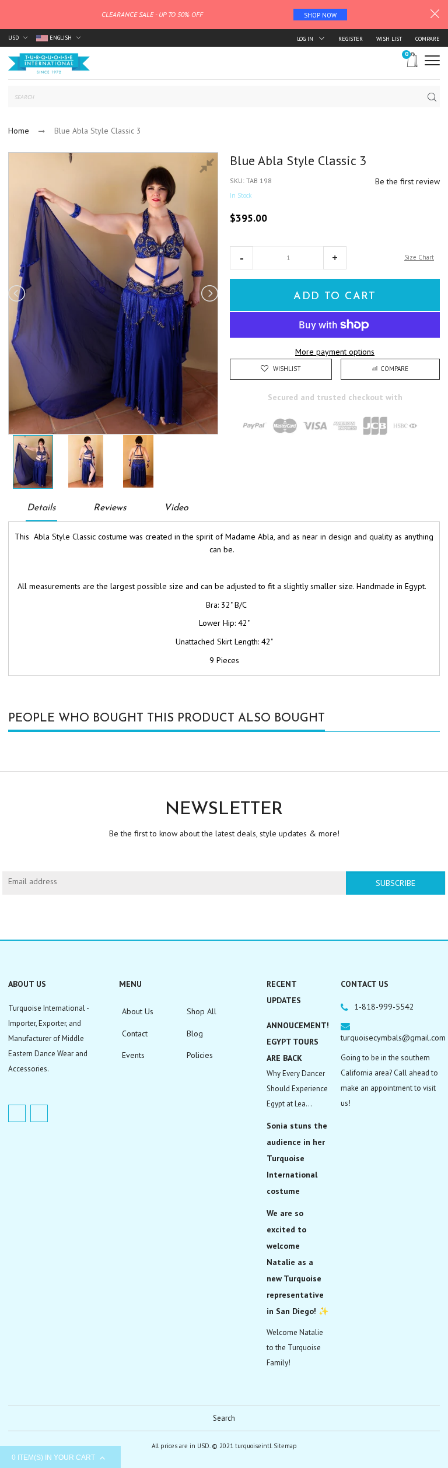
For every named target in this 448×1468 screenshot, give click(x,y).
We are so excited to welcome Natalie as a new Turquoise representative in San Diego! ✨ (297, 1262)
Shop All (201, 1011)
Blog (195, 1033)
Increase (334, 257)
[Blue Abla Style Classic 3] (33, 462)
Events (133, 1055)
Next (209, 293)
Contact (135, 1033)
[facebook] (17, 1113)
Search (224, 1418)
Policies (200, 1055)
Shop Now (320, 15)
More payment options (334, 351)
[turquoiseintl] (49, 62)
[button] (241, 257)
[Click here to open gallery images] (209, 167)
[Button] (432, 60)
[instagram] (39, 1113)
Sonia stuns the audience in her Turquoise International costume (297, 1158)
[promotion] (434, 15)
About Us (137, 1011)
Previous (17, 293)
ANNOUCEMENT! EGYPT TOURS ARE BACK (298, 1041)
